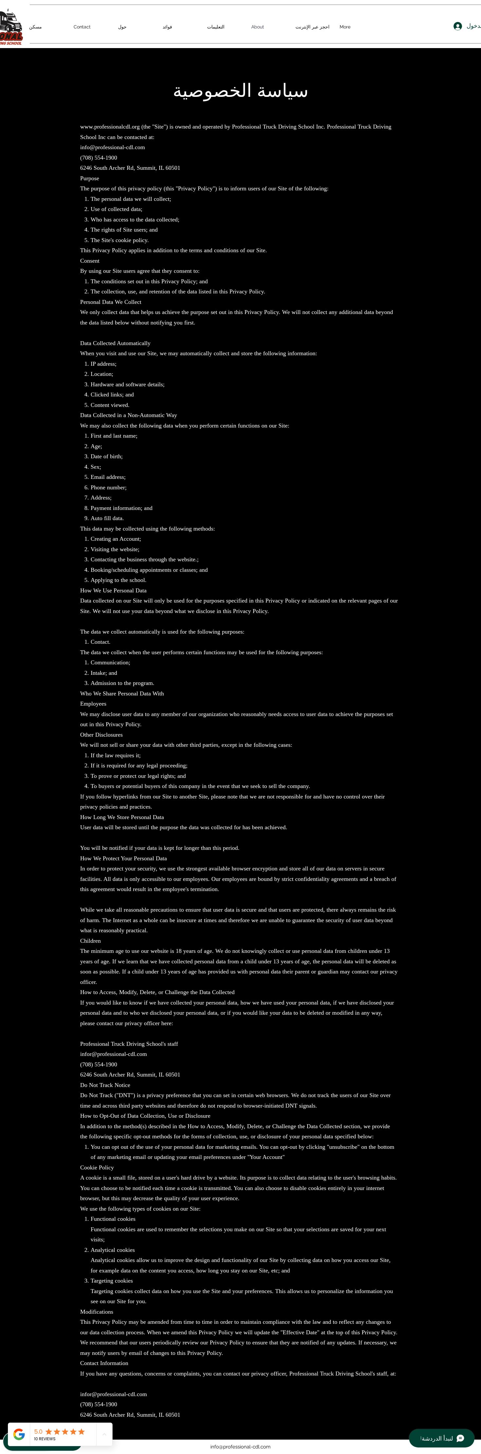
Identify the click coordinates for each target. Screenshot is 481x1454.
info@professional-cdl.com (240, 1447)
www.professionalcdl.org (110, 126)
